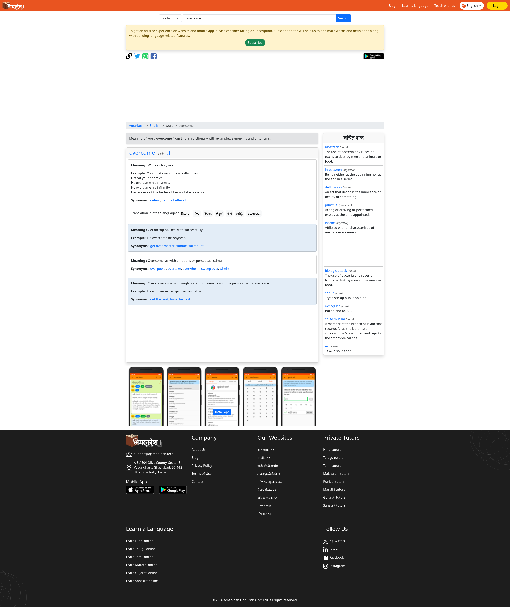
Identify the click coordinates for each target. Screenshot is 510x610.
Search (343, 18)
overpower (158, 268)
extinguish (333, 306)
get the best (159, 299)
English (155, 125)
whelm (225, 268)
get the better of (174, 200)
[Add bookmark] (168, 153)
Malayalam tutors (336, 473)
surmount (196, 246)
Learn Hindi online (139, 541)
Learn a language (415, 5)
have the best (180, 299)
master (169, 246)
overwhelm (191, 268)
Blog (392, 5)
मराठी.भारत (263, 457)
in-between (333, 169)
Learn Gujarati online (142, 573)
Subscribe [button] (255, 42)
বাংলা (229, 213)
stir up (330, 293)
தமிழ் (239, 213)
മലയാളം (254, 213)
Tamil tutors (332, 465)
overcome (142, 152)
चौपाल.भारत (264, 513)
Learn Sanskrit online (142, 581)
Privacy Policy (202, 465)
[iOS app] (140, 489)
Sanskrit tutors (334, 505)
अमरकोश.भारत (265, 449)
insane (330, 223)
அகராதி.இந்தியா (268, 473)
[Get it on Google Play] (373, 56)
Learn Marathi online (141, 565)
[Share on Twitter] (137, 56)
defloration (333, 187)
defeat (155, 200)
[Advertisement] (255, 90)
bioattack (332, 147)
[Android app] (173, 489)
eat (327, 346)
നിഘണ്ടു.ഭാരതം (269, 481)
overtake (174, 268)
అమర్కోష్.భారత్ (267, 465)
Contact (197, 481)
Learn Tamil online (139, 557)
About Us (199, 449)
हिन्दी (197, 213)
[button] (140, 396)
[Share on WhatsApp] (146, 56)
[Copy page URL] (129, 56)
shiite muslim (335, 319)
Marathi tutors (334, 489)
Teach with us (444, 5)
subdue (181, 246)
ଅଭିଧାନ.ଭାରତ (267, 497)
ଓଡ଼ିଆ (208, 213)
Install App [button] (222, 412)
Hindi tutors (332, 449)
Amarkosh (137, 125)
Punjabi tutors (334, 481)
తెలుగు (185, 213)
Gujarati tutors (334, 497)
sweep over (209, 268)
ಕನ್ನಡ (219, 213)
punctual (331, 205)
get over (156, 246)
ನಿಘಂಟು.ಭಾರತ (266, 489)
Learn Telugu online (141, 549)
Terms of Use (202, 473)
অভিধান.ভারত (264, 505)
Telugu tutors (333, 457)
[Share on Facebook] (153, 56)
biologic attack (336, 270)
